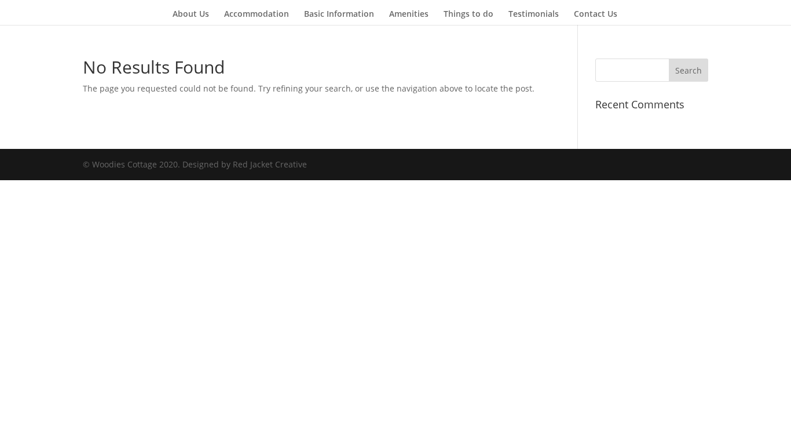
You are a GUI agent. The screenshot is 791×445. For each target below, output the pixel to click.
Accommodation (256, 14)
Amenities (409, 14)
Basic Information (339, 14)
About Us (191, 14)
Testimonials (533, 14)
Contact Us (595, 14)
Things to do (468, 14)
